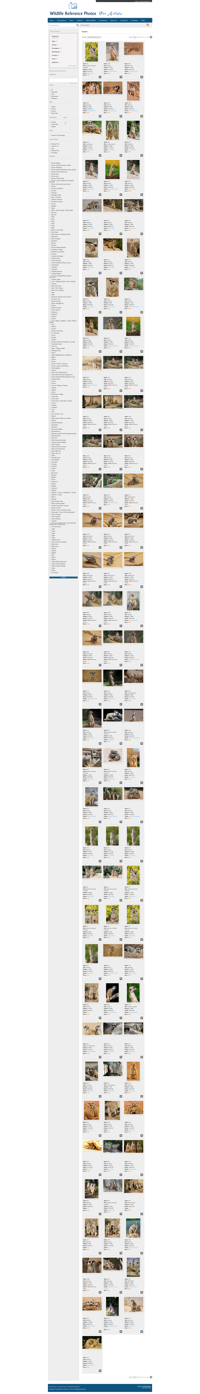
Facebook (134, 20)
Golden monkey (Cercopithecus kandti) (63, 342)
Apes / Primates (56, 197)
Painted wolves (56, 457)
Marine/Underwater (57, 422)
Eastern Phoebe (56, 308)
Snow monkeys (56, 519)
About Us (114, 20)
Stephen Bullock (91, 1326)
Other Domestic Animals (58, 446)
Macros (53, 416)
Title (52, 94)
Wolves (53, 557)
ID (52, 90)
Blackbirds (54, 236)
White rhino (54, 544)
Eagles (53, 305)
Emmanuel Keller (112, 71)
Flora (52, 324)
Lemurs (53, 403)
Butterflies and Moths (57, 252)
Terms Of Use (53, 1386)
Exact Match (72, 83)
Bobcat (53, 243)
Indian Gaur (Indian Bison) (59, 372)
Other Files (54, 113)
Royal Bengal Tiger (57, 501)
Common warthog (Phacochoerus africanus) (60, 276)
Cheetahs (54, 267)
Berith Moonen (132, 1169)
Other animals (55, 444)
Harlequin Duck (56, 350)
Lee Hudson (132, 777)
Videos (53, 107)
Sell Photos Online (146, 1387)
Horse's (53, 359)
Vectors (53, 111)
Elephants (54, 312)
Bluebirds (54, 241)
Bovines (53, 245)
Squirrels (54, 521)
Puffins (53, 468)
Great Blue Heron (56, 344)
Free (52, 148)
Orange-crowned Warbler (58, 442)
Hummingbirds (55, 368)
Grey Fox (54, 346)
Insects (53, 381)
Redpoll (53, 486)
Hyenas (53, 370)
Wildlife (53, 550)
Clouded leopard (56, 273)
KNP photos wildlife (57, 394)
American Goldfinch (57, 188)
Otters (53, 455)
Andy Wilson (111, 1051)
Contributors (103, 20)
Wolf (52, 555)
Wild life (53, 548)
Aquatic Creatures (56, 199)
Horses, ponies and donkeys (60, 366)
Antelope (54, 193)
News (71, 20)
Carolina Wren (55, 258)
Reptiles (53, 490)
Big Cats (54, 212)
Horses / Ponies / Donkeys (59, 363)
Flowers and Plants (57, 331)
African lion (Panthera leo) (59, 172)
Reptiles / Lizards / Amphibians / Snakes (63, 492)
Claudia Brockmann (113, 189)
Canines (53, 254)
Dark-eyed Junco (56, 286)
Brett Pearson (111, 698)
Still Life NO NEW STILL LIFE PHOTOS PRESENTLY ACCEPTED (62, 523)
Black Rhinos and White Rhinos (61, 234)
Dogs (53, 292)
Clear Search (72, 66)
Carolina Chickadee (57, 256)
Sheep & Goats (56, 508)
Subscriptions (61, 20)
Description (54, 96)
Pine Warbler (55, 460)
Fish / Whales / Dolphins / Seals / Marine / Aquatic (63, 321)
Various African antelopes (59, 542)
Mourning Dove (56, 436)
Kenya (53, 392)
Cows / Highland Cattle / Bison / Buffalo (63, 281)
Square (53, 126)
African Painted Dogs (57, 178)
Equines (53, 316)
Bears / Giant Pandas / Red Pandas (62, 210)
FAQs (143, 20)
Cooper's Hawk (55, 279)
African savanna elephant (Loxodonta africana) (61, 181)
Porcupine (54, 462)
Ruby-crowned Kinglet (58, 503)
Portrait (53, 122)
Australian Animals (57, 201)
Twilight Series (55, 540)
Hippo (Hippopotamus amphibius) (61, 355)
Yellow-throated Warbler (58, 566)
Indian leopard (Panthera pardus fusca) (63, 377)
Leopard (53, 405)
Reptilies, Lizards (56, 495)
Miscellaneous (55, 431)
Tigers (53, 529)
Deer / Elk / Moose (57, 288)
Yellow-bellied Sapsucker (58, 561)
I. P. (88, 1012)
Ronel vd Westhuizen (134, 738)
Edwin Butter (90, 73)
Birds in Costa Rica (57, 230)
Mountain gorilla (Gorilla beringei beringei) (63, 433)
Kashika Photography (134, 816)
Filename (54, 98)
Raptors (53, 477)
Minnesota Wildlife (56, 429)
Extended (54, 152)
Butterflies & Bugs (56, 249)
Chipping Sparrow (56, 271)
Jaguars (53, 388)
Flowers (53, 326)
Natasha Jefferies (112, 816)
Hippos (53, 357)
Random (53, 475)
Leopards (54, 407)
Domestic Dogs (56, 301)
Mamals (53, 420)
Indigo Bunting (55, 379)
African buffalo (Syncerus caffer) (61, 165)
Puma (53, 470)
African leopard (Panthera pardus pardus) (63, 169)
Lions (53, 409)
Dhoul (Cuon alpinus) (57, 290)
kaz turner (89, 1169)
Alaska (53, 186)
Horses (53, 361)
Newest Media (91, 20)
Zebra (53, 568)
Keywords (54, 92)
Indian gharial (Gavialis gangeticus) (62, 374)
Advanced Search (85, 25)
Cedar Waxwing (56, 260)
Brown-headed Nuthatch (58, 247)
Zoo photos (54, 572)
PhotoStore (147, 1386)
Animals (53, 190)
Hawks (53, 353)
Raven (53, 479)
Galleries (80, 20)
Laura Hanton (132, 149)
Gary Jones (132, 1090)
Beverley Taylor (133, 1286)
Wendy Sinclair (132, 973)
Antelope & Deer (56, 195)
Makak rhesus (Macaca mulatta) (61, 418)
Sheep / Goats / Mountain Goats (61, 510)
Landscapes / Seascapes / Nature (61, 401)
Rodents (53, 499)
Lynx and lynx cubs (57, 414)
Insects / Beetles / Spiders (59, 385)
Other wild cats (56, 453)
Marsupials (54, 425)
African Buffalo (55, 163)
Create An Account (145, 1)
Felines (53, 318)
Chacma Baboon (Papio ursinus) (61, 263)
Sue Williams (90, 149)
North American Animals (58, 440)
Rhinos (53, 497)
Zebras (53, 570)
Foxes (53, 335)
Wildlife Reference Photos (66, 1389)
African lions (55, 174)
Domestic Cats (55, 299)
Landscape (54, 124)
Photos (53, 109)
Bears (53, 208)
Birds (53, 217)
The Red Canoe (56, 526)
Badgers (53, 206)
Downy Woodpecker (57, 303)
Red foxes (54, 481)
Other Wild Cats (56, 451)
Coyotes (53, 284)
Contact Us (124, 20)
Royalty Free (55, 144)
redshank (54, 488)
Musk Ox (54, 438)
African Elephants (56, 167)
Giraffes (53, 337)
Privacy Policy (62, 1386)
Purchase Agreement (73, 1386)
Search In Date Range (58, 135)
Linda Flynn (132, 1326)
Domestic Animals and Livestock (61, 297)
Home (52, 20)
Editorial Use (55, 150)
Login (136, 1)
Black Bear (54, 232)
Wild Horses (55, 546)
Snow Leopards (56, 514)
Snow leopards (55, 516)
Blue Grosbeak (55, 238)
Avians (53, 204)
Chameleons (55, 265)
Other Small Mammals (58, 449)
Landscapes (55, 398)
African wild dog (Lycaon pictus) (61, 184)
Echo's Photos (55, 310)
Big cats (53, 214)
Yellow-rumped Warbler (58, 564)
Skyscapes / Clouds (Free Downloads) (63, 512)
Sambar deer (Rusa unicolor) (60, 505)
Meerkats (54, 427)
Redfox (53, 484)
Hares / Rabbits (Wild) (58, 348)
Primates (54, 464)
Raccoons (54, 473)
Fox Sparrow (55, 333)
